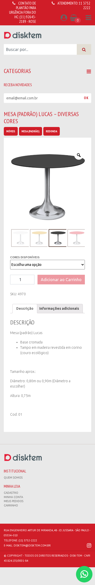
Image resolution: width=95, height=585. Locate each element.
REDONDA (51, 131)
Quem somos (13, 477)
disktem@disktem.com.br (32, 545)
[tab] (24, 308)
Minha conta (13, 497)
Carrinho (11, 505)
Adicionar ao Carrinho (61, 279)
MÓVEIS (10, 131)
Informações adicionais (59, 308)
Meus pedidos (13, 501)
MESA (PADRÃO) (31, 131)
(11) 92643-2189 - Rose (27, 19)
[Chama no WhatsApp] (84, 574)
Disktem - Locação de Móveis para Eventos (23, 35)
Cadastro (11, 492)
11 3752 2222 (84, 5)
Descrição (24, 308)
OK (86, 98)
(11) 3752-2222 (27, 540)
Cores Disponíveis (25, 257)
